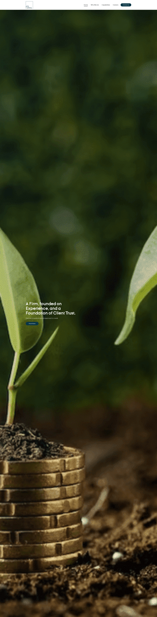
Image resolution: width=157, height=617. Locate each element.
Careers (115, 5)
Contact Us (126, 5)
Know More (32, 323)
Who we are (95, 5)
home (86, 5)
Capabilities (106, 5)
